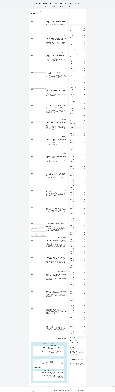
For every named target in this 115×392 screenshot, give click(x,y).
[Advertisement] (49, 17)
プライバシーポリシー (82, 389)
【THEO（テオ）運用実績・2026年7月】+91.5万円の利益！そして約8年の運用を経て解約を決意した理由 (77, 353)
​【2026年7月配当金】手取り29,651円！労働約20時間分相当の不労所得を (77, 341)
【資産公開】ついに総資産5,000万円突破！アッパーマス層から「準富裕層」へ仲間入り (77, 365)
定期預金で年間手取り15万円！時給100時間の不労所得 (77, 347)
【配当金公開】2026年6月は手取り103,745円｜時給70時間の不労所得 (76, 359)
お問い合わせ (76, 389)
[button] (84, 123)
